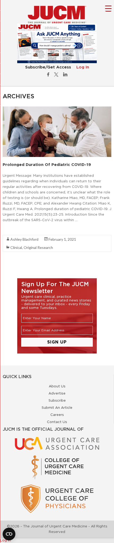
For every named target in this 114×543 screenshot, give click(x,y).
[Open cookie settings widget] (9, 534)
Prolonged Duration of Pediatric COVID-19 (47, 164)
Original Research (38, 247)
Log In (82, 67)
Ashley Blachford (24, 239)
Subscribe (57, 400)
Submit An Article (57, 407)
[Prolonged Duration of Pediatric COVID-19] (57, 109)
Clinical (16, 247)
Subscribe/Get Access (48, 67)
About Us (57, 386)
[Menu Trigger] (108, 8)
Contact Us (57, 422)
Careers (57, 414)
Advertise (57, 393)
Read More (12, 229)
